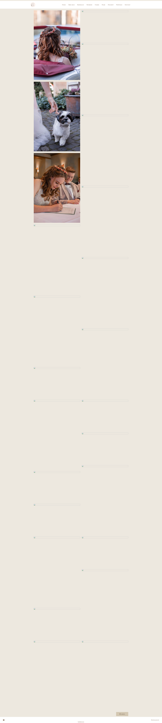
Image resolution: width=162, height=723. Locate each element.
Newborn (89, 5)
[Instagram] (3, 720)
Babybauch (80, 5)
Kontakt (127, 5)
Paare (103, 5)
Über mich (71, 5)
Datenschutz (155, 720)
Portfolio (119, 5)
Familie (97, 5)
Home (64, 5)
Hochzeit (111, 5)
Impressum (81, 722)
